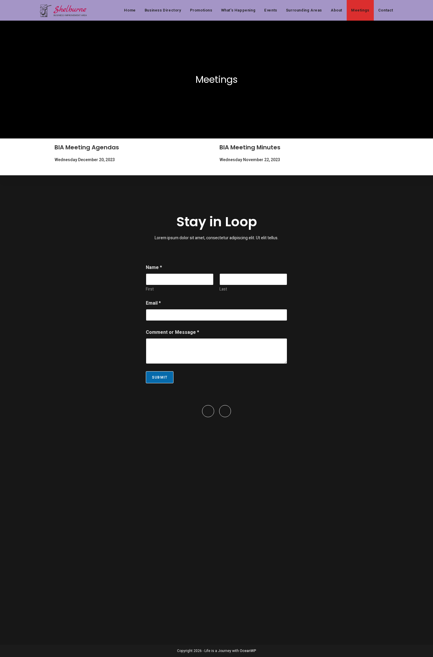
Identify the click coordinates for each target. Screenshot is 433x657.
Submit (159, 377)
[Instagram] (225, 411)
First (150, 289)
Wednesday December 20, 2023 (84, 160)
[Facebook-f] (208, 411)
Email (153, 303)
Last (223, 289)
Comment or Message (172, 332)
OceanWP (248, 650)
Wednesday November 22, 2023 (249, 160)
